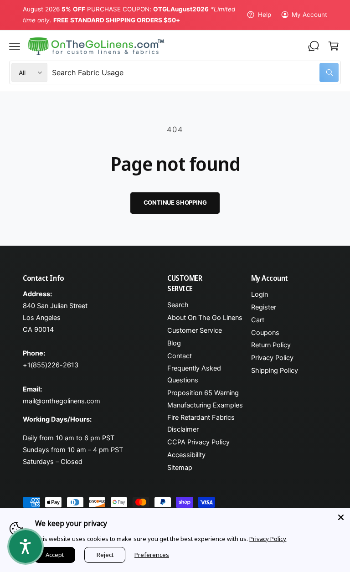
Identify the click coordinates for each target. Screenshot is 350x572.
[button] (15, 46)
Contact (179, 356)
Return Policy (271, 345)
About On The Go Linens (204, 318)
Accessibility (186, 455)
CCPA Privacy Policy (198, 442)
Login (259, 294)
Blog (174, 343)
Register (263, 307)
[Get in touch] (314, 46)
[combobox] (195, 72)
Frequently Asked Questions (194, 374)
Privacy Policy (272, 358)
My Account (309, 14)
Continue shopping (175, 202)
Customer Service (194, 330)
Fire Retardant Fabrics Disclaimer (201, 423)
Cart (257, 320)
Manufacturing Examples (205, 405)
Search (178, 305)
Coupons (265, 333)
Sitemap (179, 468)
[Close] (340, 517)
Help (264, 14)
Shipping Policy (274, 370)
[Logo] (96, 46)
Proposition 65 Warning (203, 393)
